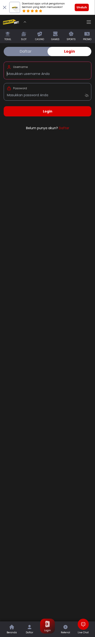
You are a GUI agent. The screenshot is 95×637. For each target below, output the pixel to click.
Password (20, 88)
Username (20, 67)
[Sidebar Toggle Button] (88, 22)
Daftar (26, 51)
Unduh (82, 7)
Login (69, 51)
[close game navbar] (25, 22)
